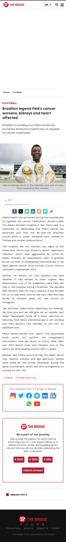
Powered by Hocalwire (42, 534)
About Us (28, 528)
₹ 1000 (47, 459)
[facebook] (14, 211)
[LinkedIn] (33, 211)
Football (9, 103)
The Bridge (37, 389)
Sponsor (26, 442)
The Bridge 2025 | (21, 534)
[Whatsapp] (27, 211)
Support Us (42, 528)
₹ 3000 (33, 459)
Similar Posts (18, 494)
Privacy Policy (13, 528)
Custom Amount (33, 470)
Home (6, 92)
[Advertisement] (33, 51)
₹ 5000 (19, 459)
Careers (55, 528)
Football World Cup (26, 377)
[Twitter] (20, 211)
